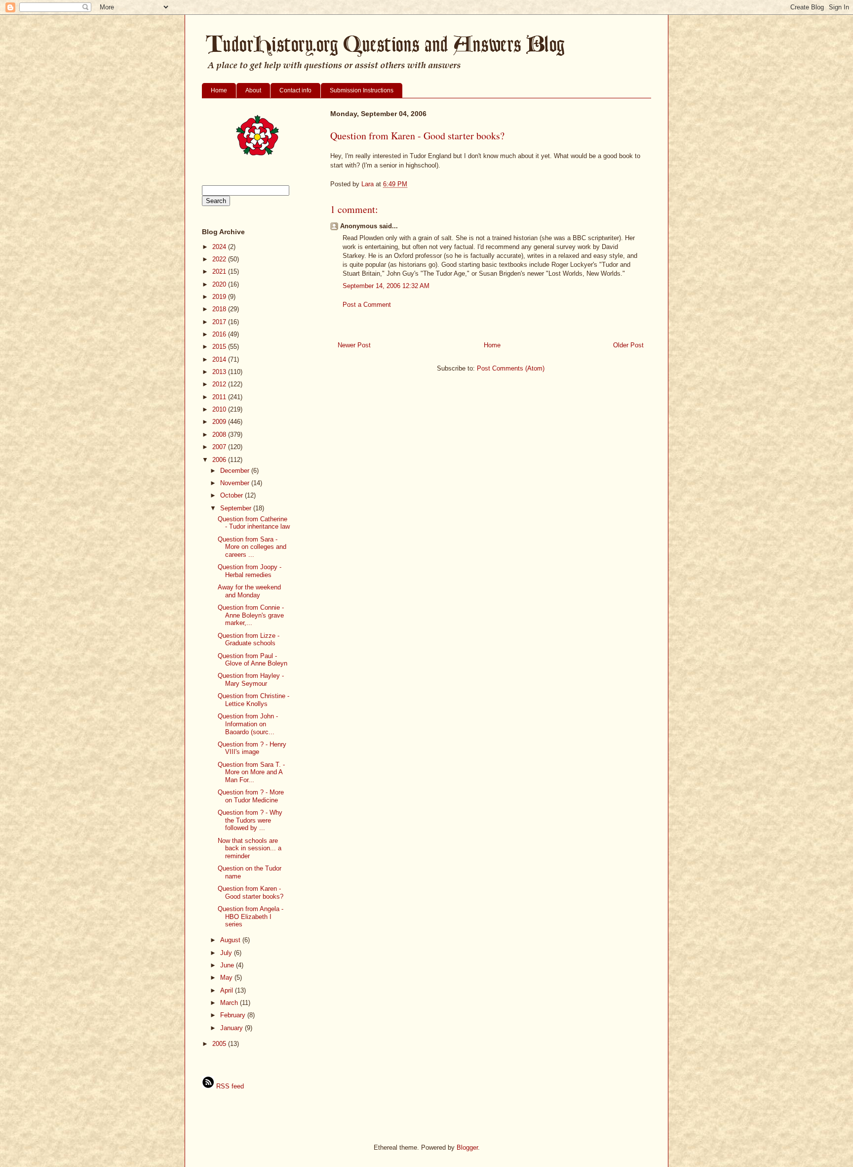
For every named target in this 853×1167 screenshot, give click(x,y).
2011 (220, 397)
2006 (220, 459)
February (233, 1015)
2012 (220, 384)
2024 (220, 246)
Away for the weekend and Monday (249, 591)
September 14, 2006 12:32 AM (386, 286)
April (227, 990)
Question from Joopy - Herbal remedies (249, 571)
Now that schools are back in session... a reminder (249, 848)
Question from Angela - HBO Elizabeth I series (250, 916)
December (235, 470)
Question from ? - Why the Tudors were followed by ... (250, 820)
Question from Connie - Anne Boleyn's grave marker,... (251, 615)
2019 (220, 296)
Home (219, 90)
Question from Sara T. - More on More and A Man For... (251, 772)
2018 (220, 309)
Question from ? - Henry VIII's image (252, 748)
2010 (220, 409)
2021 (220, 271)
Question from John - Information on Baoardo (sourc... (248, 723)
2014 (220, 359)
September (236, 508)
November (235, 483)
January (232, 1028)
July (227, 953)
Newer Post (354, 345)
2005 (220, 1043)
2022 (220, 259)
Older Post (628, 345)
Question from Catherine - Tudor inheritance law (254, 523)
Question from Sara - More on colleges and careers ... (252, 547)
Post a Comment (367, 304)
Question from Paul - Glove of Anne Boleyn (252, 659)
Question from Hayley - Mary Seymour (251, 679)
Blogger (467, 1147)
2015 (220, 346)
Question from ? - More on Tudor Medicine (251, 796)
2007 (220, 447)
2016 (220, 334)
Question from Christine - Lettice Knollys (253, 700)
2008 (220, 434)
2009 (220, 421)
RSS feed (229, 1086)
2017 (220, 322)
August (231, 940)
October (232, 495)
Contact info (295, 90)
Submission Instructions (361, 90)
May (227, 977)
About (253, 90)
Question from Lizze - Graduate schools (248, 639)
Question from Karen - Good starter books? (250, 892)
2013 (220, 371)
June (228, 965)
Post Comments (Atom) (510, 368)
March (230, 1002)
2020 (220, 284)
